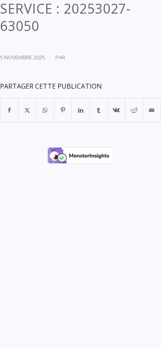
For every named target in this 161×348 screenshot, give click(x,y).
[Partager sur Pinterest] (62, 110)
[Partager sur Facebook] (9, 110)
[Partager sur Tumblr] (98, 110)
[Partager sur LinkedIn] (80, 110)
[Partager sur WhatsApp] (45, 110)
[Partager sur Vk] (116, 110)
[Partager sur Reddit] (134, 110)
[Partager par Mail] (152, 110)
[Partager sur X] (27, 110)
